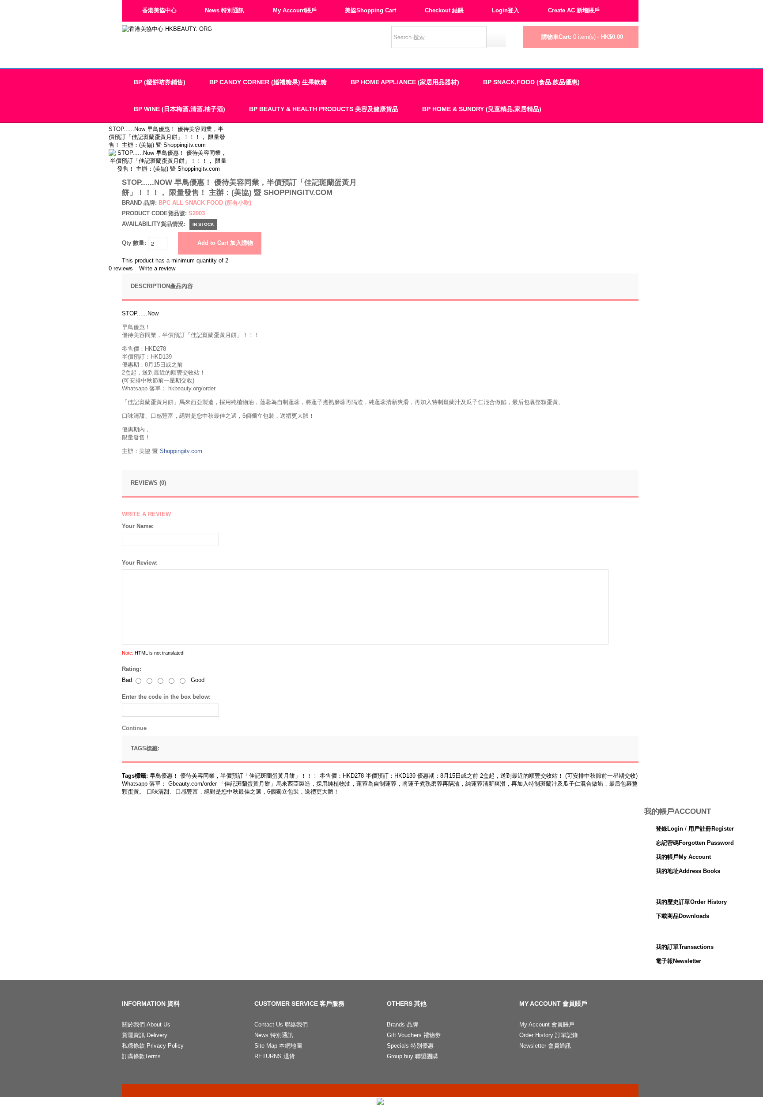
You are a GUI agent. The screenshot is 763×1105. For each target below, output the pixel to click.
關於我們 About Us (146, 1024)
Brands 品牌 (402, 1024)
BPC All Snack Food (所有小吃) (205, 202)
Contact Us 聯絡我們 (281, 1024)
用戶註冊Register (711, 828)
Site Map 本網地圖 (278, 1045)
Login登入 (505, 10)
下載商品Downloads (682, 916)
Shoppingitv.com (181, 451)
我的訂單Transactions (685, 947)
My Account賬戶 (295, 10)
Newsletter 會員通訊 (545, 1045)
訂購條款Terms (141, 1056)
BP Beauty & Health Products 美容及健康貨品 (323, 108)
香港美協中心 (159, 10)
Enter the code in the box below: (166, 696)
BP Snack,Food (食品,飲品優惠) (531, 82)
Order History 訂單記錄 (548, 1035)
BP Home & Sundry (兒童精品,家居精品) (481, 108)
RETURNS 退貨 (274, 1056)
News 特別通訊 (224, 10)
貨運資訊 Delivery (144, 1035)
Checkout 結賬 (444, 10)
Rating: (131, 669)
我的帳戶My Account (683, 857)
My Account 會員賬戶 (546, 1024)
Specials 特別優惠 (410, 1045)
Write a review (157, 268)
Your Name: (138, 526)
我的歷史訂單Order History (691, 902)
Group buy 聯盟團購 (412, 1056)
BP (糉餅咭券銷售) (159, 82)
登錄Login (669, 828)
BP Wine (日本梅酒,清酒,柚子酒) (179, 108)
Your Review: (140, 562)
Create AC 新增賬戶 (574, 10)
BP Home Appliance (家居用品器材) (405, 82)
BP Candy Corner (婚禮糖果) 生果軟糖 (268, 82)
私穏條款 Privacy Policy (153, 1045)
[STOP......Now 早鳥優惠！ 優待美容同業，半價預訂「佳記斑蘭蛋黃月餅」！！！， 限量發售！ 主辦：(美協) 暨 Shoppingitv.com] (168, 153)
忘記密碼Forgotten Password (695, 842)
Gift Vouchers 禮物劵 (414, 1035)
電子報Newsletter (678, 961)
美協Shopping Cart (370, 10)
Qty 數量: (135, 243)
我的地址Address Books (688, 871)
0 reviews (121, 268)
